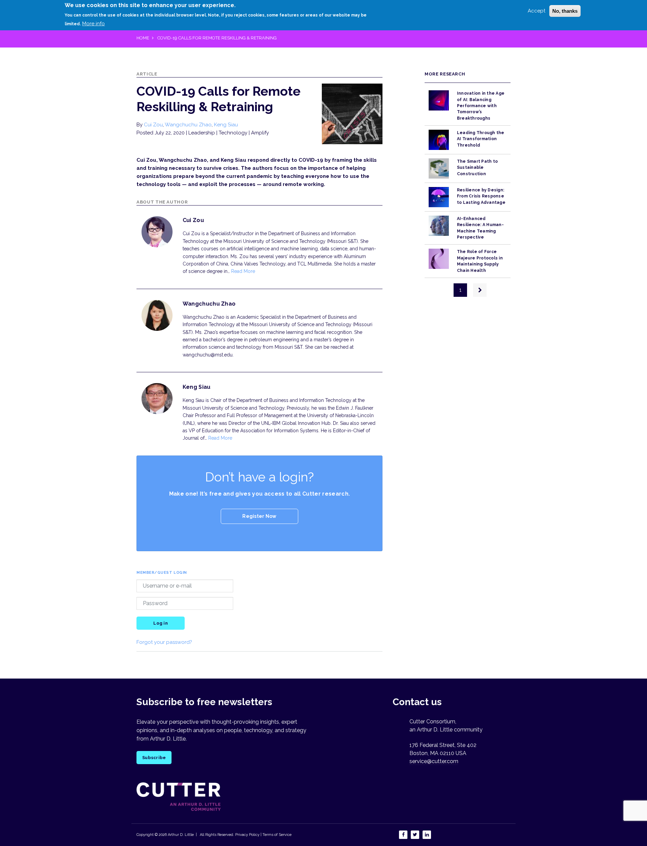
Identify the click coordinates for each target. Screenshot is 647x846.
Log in (160, 623)
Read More (243, 271)
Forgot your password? (164, 642)
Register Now (259, 516)
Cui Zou (153, 125)
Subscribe (154, 757)
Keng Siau (226, 125)
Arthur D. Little (180, 835)
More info (93, 23)
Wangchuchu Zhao (188, 125)
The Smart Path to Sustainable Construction (477, 167)
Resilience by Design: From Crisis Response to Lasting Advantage (481, 196)
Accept (536, 11)
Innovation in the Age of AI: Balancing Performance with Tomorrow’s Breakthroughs (480, 105)
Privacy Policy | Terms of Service (263, 835)
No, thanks (565, 11)
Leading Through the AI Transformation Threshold (480, 139)
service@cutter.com (433, 761)
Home (142, 37)
